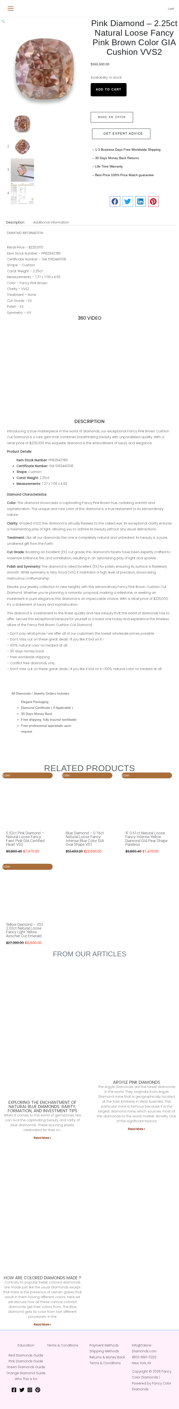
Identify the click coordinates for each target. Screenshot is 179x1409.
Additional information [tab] (51, 222)
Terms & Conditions (62, 1345)
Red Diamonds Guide (26, 1355)
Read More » (42, 1138)
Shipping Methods (104, 1351)
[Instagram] (29, 1389)
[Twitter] (21, 1389)
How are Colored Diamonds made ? (42, 1278)
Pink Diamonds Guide (26, 1361)
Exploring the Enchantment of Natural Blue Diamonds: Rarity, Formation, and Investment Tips (42, 1106)
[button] (3, 21)
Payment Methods (104, 1345)
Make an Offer (112, 117)
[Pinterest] (37, 1389)
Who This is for (26, 1379)
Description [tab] (15, 222)
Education (26, 1345)
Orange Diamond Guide (25, 1373)
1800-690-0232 (144, 1357)
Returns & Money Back (107, 1357)
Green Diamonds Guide (26, 1367)
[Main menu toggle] (10, 8)
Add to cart (108, 89)
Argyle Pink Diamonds (136, 1082)
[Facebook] (14, 1389)
